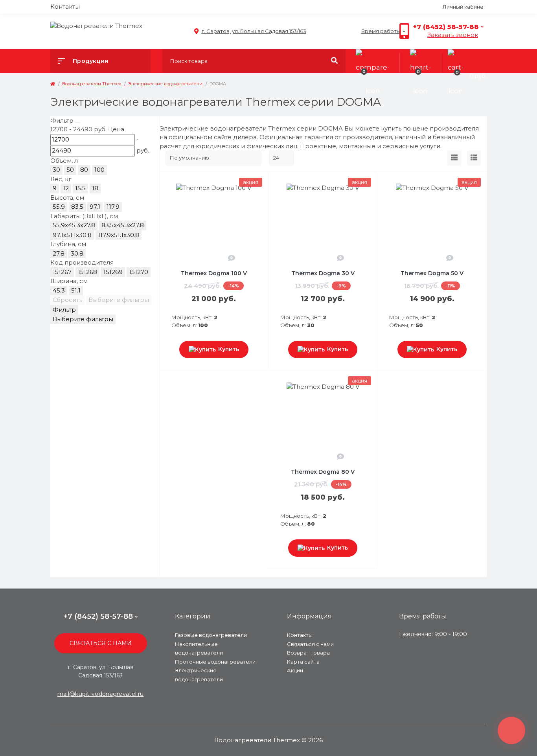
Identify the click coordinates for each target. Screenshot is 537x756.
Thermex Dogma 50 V (432, 273)
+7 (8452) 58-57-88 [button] (98, 616)
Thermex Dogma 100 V (214, 273)
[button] (250, 31)
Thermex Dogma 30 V (323, 273)
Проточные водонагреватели (215, 662)
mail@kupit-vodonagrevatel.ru (100, 693)
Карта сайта (303, 662)
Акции (295, 670)
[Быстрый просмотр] (248, 182)
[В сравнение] (258, 182)
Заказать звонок (452, 35)
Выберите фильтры (118, 300)
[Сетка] (474, 158)
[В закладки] (267, 182)
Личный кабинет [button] (464, 7)
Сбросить (67, 300)
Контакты (65, 6)
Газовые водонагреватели (211, 635)
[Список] (454, 158)
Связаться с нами (101, 643)
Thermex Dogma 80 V (323, 471)
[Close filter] (77, 122)
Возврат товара (308, 652)
